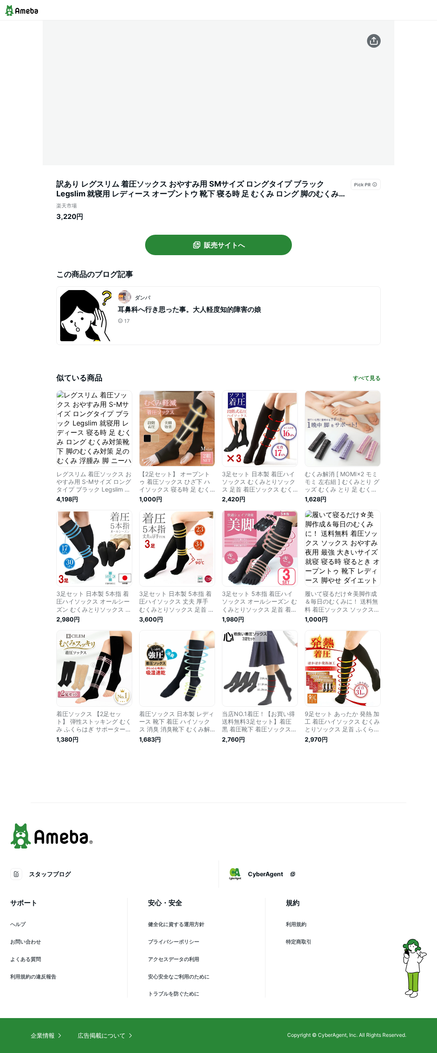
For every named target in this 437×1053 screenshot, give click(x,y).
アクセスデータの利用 (173, 959)
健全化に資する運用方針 (176, 924)
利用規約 (296, 924)
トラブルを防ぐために (173, 993)
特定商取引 (299, 941)
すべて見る (367, 377)
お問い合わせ (25, 941)
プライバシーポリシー (173, 941)
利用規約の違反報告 (33, 976)
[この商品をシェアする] (374, 41)
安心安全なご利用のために (179, 976)
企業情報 (43, 1035)
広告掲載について (101, 1035)
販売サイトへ (224, 245)
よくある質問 (25, 959)
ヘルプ (18, 924)
